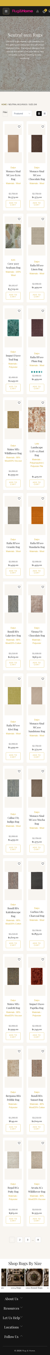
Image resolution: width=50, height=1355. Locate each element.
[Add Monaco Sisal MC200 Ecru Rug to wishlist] (19, 127)
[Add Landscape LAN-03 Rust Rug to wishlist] (43, 403)
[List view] (44, 113)
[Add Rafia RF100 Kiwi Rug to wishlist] (19, 679)
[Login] (37, 11)
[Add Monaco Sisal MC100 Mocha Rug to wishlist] (43, 771)
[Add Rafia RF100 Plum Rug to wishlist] (43, 311)
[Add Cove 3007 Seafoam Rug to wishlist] (19, 219)
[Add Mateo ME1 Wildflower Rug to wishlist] (19, 403)
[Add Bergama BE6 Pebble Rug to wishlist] (19, 1051)
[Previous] (2, 1279)
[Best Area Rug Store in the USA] (22, 11)
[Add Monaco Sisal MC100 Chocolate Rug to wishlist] (43, 127)
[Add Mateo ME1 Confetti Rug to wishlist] (19, 959)
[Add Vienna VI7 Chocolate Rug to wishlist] (43, 587)
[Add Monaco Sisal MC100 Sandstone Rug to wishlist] (43, 679)
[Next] (47, 1279)
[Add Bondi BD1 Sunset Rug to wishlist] (43, 1051)
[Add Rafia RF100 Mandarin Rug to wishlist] (43, 498)
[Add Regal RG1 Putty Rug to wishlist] (19, 1143)
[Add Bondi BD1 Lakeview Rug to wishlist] (19, 587)
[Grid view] (39, 113)
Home (4, 104)
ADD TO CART (13, 204)
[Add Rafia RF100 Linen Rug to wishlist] (43, 219)
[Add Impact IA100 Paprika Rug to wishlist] (43, 959)
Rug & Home (28, 1351)
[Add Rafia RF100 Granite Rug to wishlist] (19, 498)
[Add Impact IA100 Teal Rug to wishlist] (19, 311)
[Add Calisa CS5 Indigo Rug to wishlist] (19, 771)
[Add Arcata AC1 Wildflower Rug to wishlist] (43, 1143)
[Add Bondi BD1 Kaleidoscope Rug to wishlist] (19, 864)
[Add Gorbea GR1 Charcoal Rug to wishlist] (43, 864)
